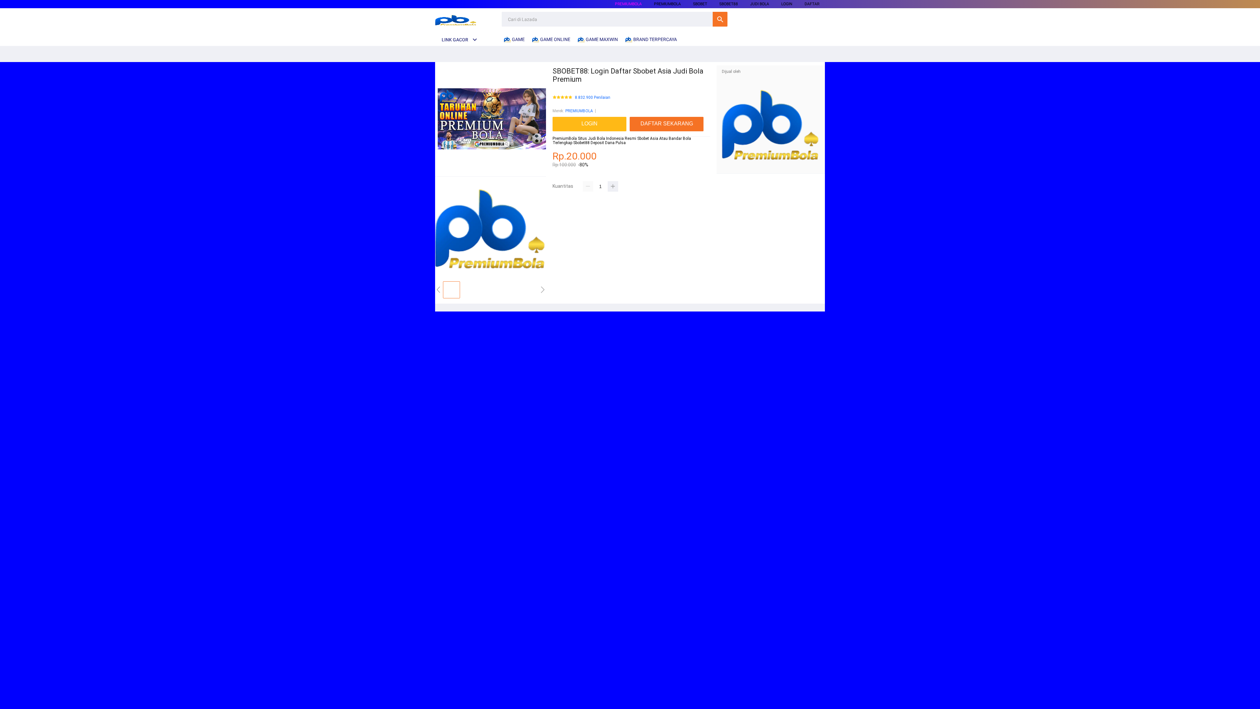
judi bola (759, 4)
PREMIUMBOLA (628, 4)
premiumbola (667, 4)
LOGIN (786, 4)
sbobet (700, 4)
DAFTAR (812, 4)
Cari (720, 19)
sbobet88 (728, 4)
